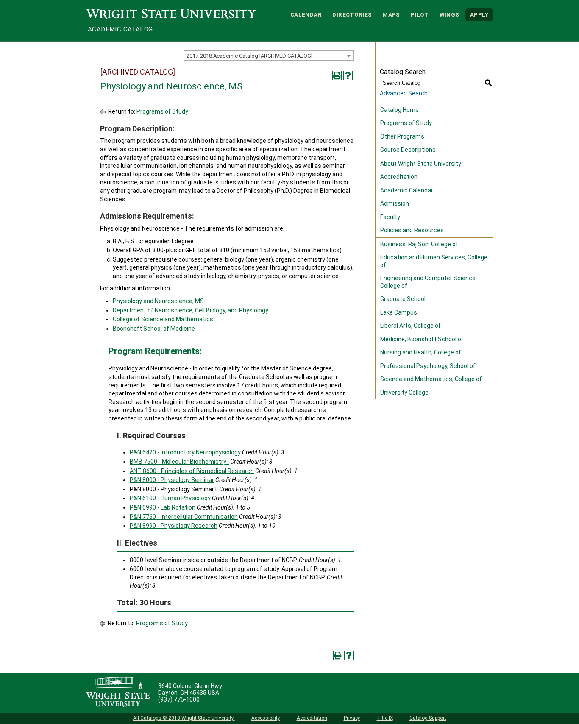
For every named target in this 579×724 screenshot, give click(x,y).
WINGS (449, 14)
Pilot (420, 14)
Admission (394, 203)
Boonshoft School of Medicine (154, 328)
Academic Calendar (406, 190)
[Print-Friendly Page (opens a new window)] (337, 75)
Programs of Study (162, 111)
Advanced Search (404, 93)
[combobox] (269, 55)
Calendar (306, 14)
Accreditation (399, 176)
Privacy (352, 718)
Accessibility (265, 718)
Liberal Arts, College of (410, 325)
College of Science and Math (151, 319)
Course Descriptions (408, 149)
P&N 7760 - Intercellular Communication (184, 516)
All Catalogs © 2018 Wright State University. (184, 718)
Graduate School (403, 298)
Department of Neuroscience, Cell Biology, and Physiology (190, 310)
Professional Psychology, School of (428, 365)
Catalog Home (399, 109)
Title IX (385, 718)
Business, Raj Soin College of (419, 244)
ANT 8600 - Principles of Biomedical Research (192, 471)
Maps (391, 14)
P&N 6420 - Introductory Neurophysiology (185, 452)
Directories (352, 14)
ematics (201, 319)
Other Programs (402, 136)
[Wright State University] (118, 692)
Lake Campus (398, 312)
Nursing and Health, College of (420, 352)
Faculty (390, 217)
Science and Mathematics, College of (431, 379)
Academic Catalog (120, 29)
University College (404, 392)
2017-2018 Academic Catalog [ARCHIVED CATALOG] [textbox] (249, 56)
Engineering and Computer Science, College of (428, 282)
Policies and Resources (412, 230)
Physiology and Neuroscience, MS (158, 301)
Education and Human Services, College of (433, 261)
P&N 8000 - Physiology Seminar (172, 479)
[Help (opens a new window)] (348, 75)
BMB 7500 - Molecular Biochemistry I (179, 461)
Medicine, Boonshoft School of (422, 339)
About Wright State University (420, 163)
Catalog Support (427, 718)
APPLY (479, 14)
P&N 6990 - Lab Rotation (162, 507)
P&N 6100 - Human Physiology (170, 498)
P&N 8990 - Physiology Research (173, 525)
